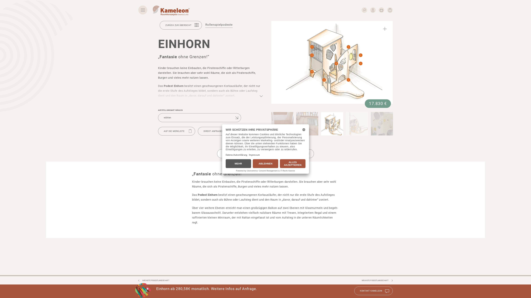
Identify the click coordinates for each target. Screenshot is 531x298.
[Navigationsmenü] (142, 10)
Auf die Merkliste (174, 131)
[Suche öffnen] (364, 10)
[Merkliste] (390, 10)
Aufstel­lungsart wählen (170, 110)
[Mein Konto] (373, 10)
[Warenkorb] (381, 10)
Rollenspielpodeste (219, 24)
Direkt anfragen (213, 131)
